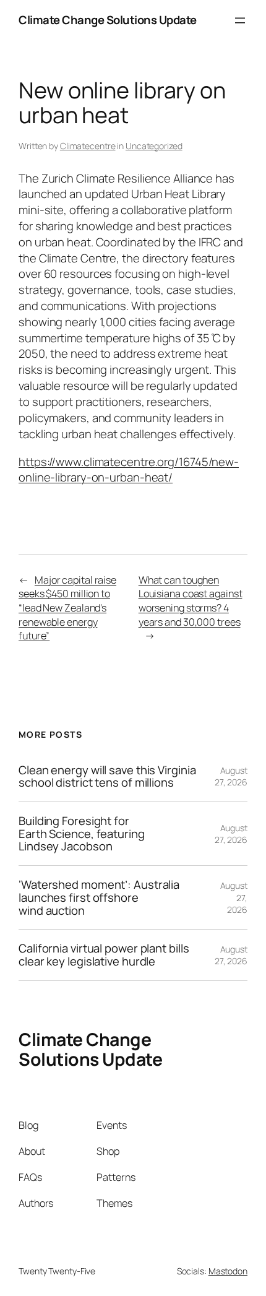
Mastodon (227, 1271)
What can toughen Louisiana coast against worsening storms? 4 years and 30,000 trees (190, 601)
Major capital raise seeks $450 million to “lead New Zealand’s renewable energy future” (67, 608)
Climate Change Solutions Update (108, 20)
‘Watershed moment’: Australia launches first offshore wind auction (99, 897)
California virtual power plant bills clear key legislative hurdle (104, 954)
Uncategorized (154, 146)
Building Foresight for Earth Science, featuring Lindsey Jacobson (82, 833)
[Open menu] (240, 20)
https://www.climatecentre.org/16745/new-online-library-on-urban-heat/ (129, 470)
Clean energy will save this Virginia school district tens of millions (107, 776)
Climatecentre (88, 146)
